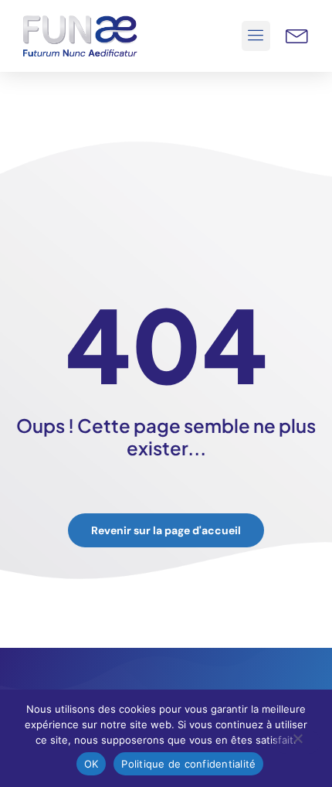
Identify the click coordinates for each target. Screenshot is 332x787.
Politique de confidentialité (188, 764)
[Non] (297, 742)
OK (91, 764)
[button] (256, 36)
